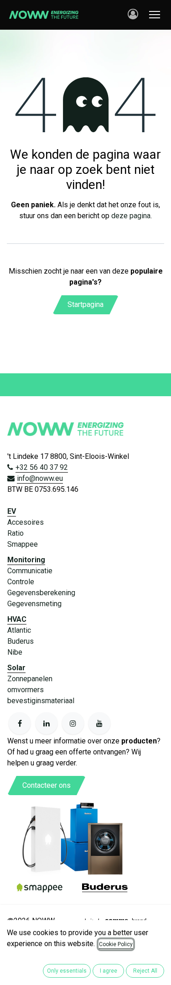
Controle (20, 581)
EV (11, 511)
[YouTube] (99, 723)
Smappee (22, 544)
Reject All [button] (145, 971)
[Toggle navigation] (154, 14)
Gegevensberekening (41, 592)
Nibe (14, 652)
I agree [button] (108, 971)
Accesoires (25, 522)
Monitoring (26, 559)
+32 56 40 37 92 (42, 467)
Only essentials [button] (67, 971)
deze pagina (130, 215)
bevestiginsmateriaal (40, 700)
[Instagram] (73, 723)
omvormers (25, 689)
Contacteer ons (46, 785)
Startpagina (85, 304)
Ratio (15, 533)
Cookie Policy (116, 944)
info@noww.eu (40, 478)
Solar (16, 667)
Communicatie (29, 570)
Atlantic (19, 630)
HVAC (16, 619)
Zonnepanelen (29, 678)
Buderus (20, 641)
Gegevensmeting (34, 603)
